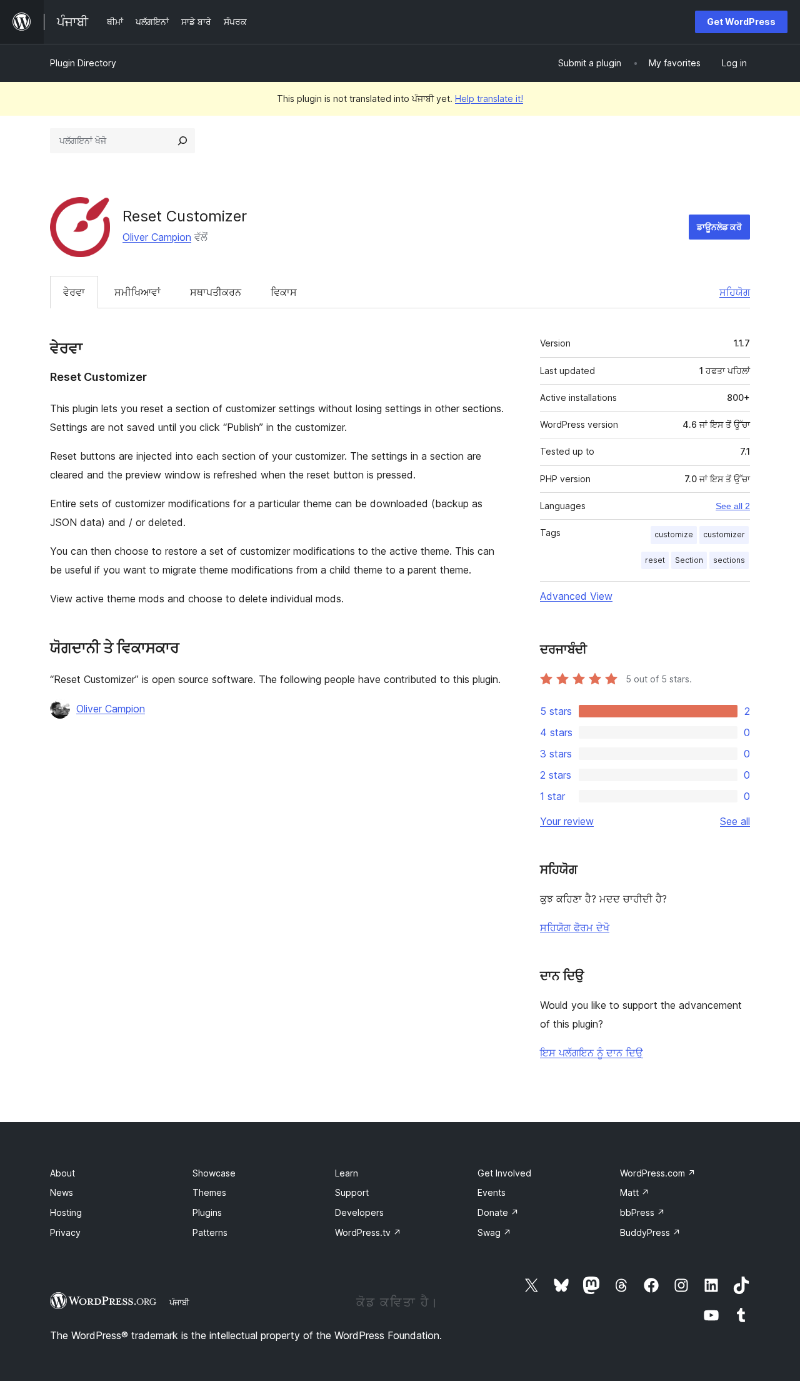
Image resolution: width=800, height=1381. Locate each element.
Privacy (65, 1232)
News (61, 1192)
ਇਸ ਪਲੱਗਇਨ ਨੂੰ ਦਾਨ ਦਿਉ (591, 1052)
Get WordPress (741, 21)
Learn (346, 1173)
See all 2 (733, 506)
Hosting (66, 1212)
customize (673, 534)
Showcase (214, 1173)
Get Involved (504, 1173)
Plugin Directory (83, 63)
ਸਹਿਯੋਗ (734, 292)
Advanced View (576, 596)
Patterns (210, 1232)
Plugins (207, 1212)
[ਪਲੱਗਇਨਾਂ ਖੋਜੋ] (182, 140)
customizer (724, 534)
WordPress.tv (368, 1232)
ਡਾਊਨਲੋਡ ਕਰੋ (719, 226)
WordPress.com (658, 1173)
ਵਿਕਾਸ (284, 292)
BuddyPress (650, 1232)
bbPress (642, 1212)
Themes (209, 1192)
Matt (634, 1192)
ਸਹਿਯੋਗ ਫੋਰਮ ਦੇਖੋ (574, 927)
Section (689, 560)
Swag (494, 1232)
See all (735, 821)
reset (655, 560)
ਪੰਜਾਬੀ (179, 1302)
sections (729, 560)
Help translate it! (489, 98)
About (62, 1173)
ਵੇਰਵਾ (74, 292)
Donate (498, 1212)
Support (352, 1192)
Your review (567, 821)
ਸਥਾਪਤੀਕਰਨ (215, 292)
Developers (359, 1212)
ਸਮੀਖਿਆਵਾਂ (137, 292)
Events (492, 1192)
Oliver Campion (156, 237)
